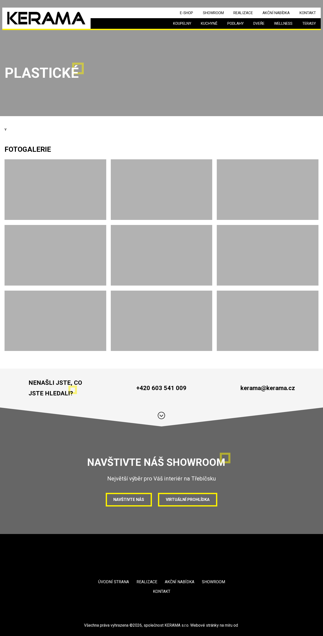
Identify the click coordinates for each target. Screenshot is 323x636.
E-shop (186, 13)
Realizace (243, 13)
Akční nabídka (276, 13)
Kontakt (308, 13)
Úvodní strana (113, 581)
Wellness (283, 23)
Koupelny (182, 23)
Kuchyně (209, 23)
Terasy (309, 23)
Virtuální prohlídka (188, 499)
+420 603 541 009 (161, 388)
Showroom (213, 13)
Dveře (258, 23)
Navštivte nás (128, 499)
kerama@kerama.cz (267, 388)
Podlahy (235, 23)
